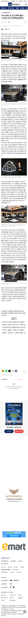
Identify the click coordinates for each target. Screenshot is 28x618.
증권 (17, 8)
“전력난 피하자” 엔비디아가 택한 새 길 (14, 325)
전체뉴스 (3, 8)
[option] (14, 495)
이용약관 (22, 567)
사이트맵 (18, 572)
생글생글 (20, 597)
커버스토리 (11, 8)
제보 (17, 1)
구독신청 (9, 431)
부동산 (22, 8)
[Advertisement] (14, 461)
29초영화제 (12, 600)
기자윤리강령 (15, 569)
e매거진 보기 (19, 431)
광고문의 (16, 567)
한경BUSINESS (6, 12)
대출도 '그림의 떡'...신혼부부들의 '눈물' (14, 333)
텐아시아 (12, 597)
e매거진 (21, 1)
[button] (25, 1)
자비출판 (13, 1)
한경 (4, 561)
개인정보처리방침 (5, 569)
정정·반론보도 (4, 572)
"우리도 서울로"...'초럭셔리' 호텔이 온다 (15, 330)
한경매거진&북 (4, 1)
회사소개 (3, 567)
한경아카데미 (4, 597)
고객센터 (12, 572)
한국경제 (3, 595)
